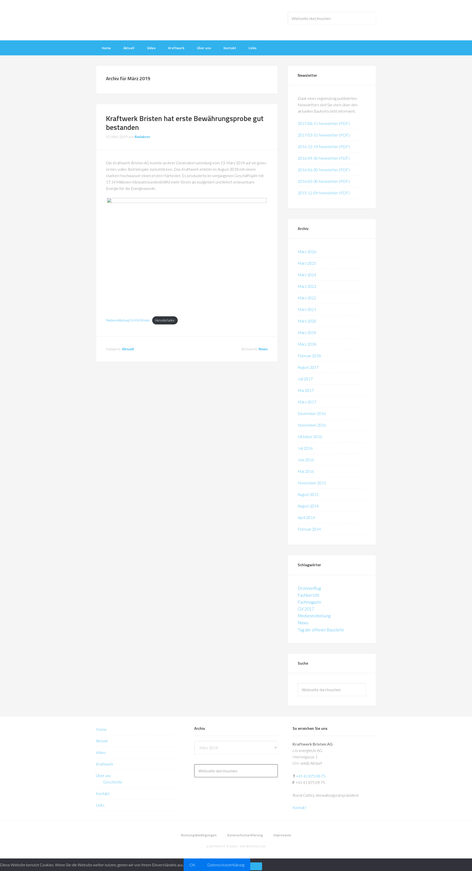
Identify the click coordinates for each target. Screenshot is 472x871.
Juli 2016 (305, 448)
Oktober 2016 (310, 436)
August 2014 (308, 506)
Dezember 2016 (312, 413)
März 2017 (307, 401)
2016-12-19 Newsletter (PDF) (324, 146)
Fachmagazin (309, 602)
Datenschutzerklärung (225, 864)
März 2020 (307, 321)
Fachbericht (308, 595)
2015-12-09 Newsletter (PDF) (324, 192)
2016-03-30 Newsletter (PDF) (324, 181)
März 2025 (307, 263)
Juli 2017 (305, 378)
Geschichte (112, 781)
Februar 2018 (309, 355)
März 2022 (307, 297)
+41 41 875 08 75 (310, 776)
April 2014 (306, 517)
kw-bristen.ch (253, 846)
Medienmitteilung (314, 615)
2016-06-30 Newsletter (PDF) (324, 169)
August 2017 (308, 367)
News (263, 349)
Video (101, 752)
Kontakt (103, 793)
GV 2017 (306, 608)
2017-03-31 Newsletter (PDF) (324, 135)
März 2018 (307, 344)
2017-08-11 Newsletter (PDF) (324, 123)
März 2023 (307, 286)
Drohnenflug (309, 588)
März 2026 (307, 251)
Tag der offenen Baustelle (321, 629)
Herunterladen (165, 320)
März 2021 (307, 309)
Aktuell (128, 349)
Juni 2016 (306, 459)
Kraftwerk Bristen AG (135, 20)
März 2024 (307, 274)
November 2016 (312, 425)
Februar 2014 (309, 529)
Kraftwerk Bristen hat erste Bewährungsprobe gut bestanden (185, 123)
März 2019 (307, 332)
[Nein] (256, 866)
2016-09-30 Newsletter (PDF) (324, 158)
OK (192, 864)
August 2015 (308, 494)
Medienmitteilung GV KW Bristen (128, 320)
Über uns (103, 775)
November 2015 (312, 482)
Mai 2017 (306, 390)
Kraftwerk (104, 764)
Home (101, 729)
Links (100, 805)
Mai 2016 (306, 471)
